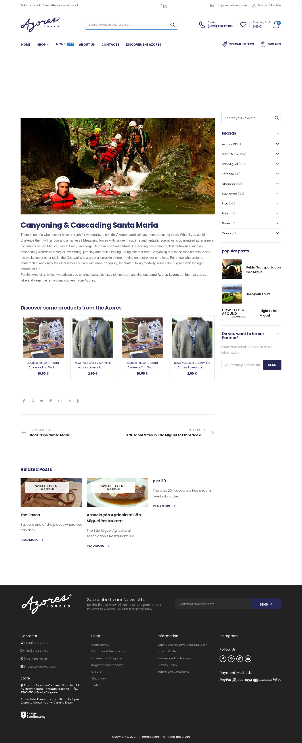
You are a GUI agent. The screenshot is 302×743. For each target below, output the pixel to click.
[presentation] (114, 203)
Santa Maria (122, 85)
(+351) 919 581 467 (35, 651)
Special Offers (241, 44)
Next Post (169, 432)
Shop (41, 44)
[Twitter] (41, 401)
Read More (29, 540)
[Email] (59, 401)
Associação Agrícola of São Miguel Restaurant (114, 517)
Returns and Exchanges (174, 658)
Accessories (35, 363)
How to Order (167, 651)
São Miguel (230, 164)
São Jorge (229, 193)
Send (264, 604)
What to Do (102, 85)
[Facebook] (24, 401)
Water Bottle (51, 363)
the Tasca (30, 515)
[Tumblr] (78, 401)
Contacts (110, 44)
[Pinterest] (51, 401)
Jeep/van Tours (258, 294)
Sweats (274, 44)
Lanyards (105, 363)
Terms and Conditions (173, 672)
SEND (272, 365)
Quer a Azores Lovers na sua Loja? (182, 645)
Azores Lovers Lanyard (94, 367)
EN (164, 6)
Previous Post (50, 432)
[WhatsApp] (32, 401)
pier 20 (159, 481)
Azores (87, 85)
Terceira (228, 174)
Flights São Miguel (268, 313)
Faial (225, 213)
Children (97, 672)
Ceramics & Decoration (108, 651)
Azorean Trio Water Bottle (48, 367)
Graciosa (228, 184)
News (64, 44)
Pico (225, 203)
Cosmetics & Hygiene (106, 658)
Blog (73, 85)
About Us (87, 44)
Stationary (98, 678)
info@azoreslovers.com (231, 5)
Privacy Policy (167, 665)
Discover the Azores (143, 44)
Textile (95, 685)
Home (26, 44)
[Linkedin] (69, 401)
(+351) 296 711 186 (36, 643)
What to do (141, 85)
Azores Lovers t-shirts (174, 274)
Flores (226, 223)
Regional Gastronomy (107, 665)
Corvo (226, 233)
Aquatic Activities (164, 85)
